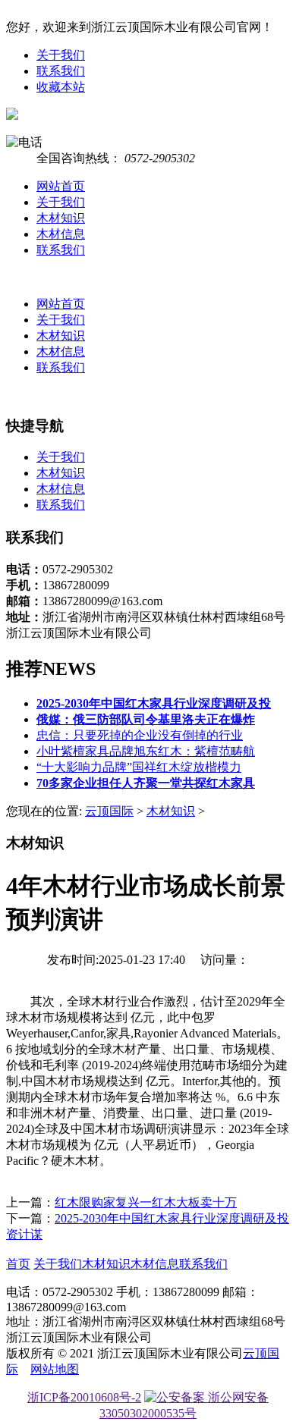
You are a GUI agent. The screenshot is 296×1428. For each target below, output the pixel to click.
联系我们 (60, 70)
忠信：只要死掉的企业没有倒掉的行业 (139, 735)
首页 (18, 1263)
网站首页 (60, 186)
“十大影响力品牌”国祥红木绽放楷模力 (138, 767)
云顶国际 (109, 811)
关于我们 (60, 55)
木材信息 (60, 234)
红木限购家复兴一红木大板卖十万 (146, 1202)
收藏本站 (60, 86)
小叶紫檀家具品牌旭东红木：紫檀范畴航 (145, 751)
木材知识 (60, 218)
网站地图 (54, 1369)
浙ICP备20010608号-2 (84, 1397)
